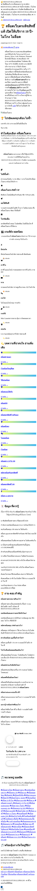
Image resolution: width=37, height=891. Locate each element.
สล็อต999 (10, 872)
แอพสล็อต (29, 829)
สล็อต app (23, 793)
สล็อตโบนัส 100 (22, 811)
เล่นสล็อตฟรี (22, 813)
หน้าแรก (4, 872)
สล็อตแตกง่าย (7, 824)
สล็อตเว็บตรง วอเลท (18, 798)
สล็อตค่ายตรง (19, 790)
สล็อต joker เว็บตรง (18, 806)
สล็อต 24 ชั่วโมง (8, 800)
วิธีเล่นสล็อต (31, 798)
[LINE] (1, 887)
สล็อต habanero (30, 795)
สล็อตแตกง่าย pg (13, 834)
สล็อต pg (31, 800)
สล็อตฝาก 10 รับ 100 (22, 803)
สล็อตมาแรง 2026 (14, 837)
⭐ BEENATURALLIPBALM (11, 20)
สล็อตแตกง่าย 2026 (19, 808)
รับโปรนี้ (13, 763)
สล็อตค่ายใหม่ (7, 790)
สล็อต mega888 (10, 811)
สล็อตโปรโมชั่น (16, 816)
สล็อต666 (9, 795)
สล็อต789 (5, 798)
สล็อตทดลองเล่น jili (29, 821)
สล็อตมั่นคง (18, 872)
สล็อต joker (28, 824)
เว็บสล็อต (4, 874)
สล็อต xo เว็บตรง (11, 813)
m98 (14, 106)
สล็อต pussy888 (21, 800)
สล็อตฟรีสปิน (19, 795)
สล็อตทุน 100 (13, 793)
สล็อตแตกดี (23, 832)
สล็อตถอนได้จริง (29, 872)
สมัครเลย (26, 20)
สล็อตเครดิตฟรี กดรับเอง (26, 874)
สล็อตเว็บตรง (21, 93)
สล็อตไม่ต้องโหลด (17, 829)
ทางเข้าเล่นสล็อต (14, 821)
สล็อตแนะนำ (25, 834)
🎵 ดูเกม (16, 47)
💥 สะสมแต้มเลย (7, 47)
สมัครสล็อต (17, 827)
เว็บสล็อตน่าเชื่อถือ (11, 819)
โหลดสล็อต (18, 824)
